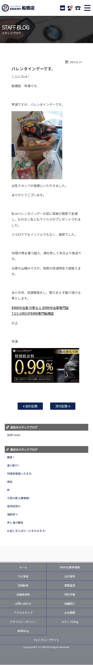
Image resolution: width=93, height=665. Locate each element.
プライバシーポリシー (23, 621)
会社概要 (69, 612)
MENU (87, 8)
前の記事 (31, 406)
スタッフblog (69, 621)
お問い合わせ (23, 603)
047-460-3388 (77, 8)
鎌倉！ (11, 457)
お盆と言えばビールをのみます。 (27, 530)
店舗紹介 (69, 603)
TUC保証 (23, 576)
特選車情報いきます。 (20, 473)
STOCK (62, 8)
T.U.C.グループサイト (46, 640)
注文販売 (69, 576)
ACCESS (70, 8)
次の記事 (62, 406)
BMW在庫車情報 (70, 567)
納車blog (23, 631)
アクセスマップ (23, 612)
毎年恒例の (14, 506)
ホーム (23, 567)
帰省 (9, 481)
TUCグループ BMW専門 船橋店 (18, 8)
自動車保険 (23, 594)
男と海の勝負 (15, 522)
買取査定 (69, 585)
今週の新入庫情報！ (19, 498)
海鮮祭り (12, 514)
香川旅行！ (14, 465)
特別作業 (69, 594)
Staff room (14, 435)
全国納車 (23, 585)
